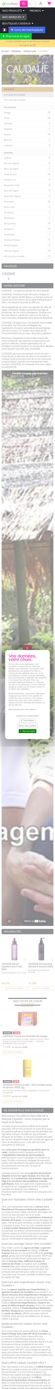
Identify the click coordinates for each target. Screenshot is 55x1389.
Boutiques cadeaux (16, 23)
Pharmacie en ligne (17, 36)
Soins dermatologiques (28, 30)
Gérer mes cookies (27, 726)
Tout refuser (28, 720)
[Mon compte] (41, 4)
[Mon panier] (49, 4)
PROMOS (36, 10)
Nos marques (12, 17)
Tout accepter (28, 731)
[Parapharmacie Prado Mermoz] (10, 3)
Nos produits (12, 10)
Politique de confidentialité (28, 716)
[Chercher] (24, 4)
